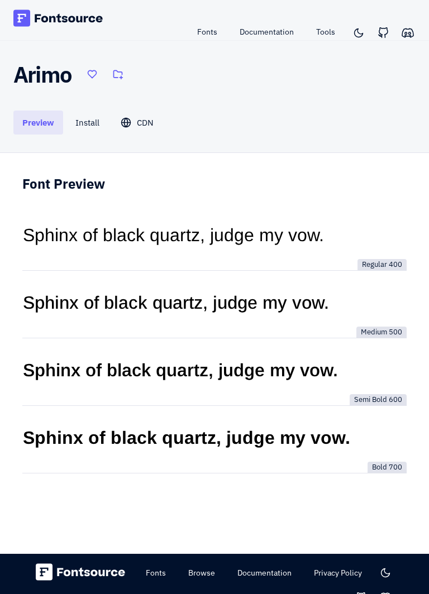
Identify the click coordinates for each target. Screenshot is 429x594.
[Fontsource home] (58, 19)
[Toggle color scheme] (358, 33)
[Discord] (408, 33)
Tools (325, 32)
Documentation (267, 32)
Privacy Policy (338, 573)
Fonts (207, 32)
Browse (201, 573)
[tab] (38, 123)
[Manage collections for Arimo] (117, 74)
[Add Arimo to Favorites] (92, 74)
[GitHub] (383, 33)
